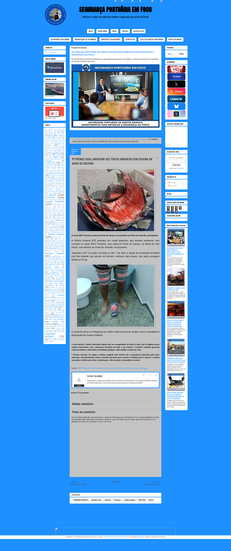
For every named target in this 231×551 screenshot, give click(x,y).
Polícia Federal (99, 139)
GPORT (52, 195)
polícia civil (57, 310)
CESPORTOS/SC (57, 155)
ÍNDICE (114, 31)
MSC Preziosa (83, 139)
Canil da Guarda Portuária (54, 163)
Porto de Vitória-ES (55, 246)
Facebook (150, 375)
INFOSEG (55, 204)
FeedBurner (180, 168)
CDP (49, 154)
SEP (55, 262)
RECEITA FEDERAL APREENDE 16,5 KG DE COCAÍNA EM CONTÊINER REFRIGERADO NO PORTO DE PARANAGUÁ (175, 395)
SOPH (62, 262)
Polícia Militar (49, 239)
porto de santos (111, 139)
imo (63, 307)
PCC (58, 227)
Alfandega (48, 134)
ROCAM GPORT (51, 251)
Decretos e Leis (96, 500)
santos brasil (57, 331)
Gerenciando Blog (122, 537)
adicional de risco (55, 287)
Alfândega (48, 136)
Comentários (174, 186)
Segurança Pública (52, 267)
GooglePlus (156, 375)
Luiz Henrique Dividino (57, 211)
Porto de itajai (49, 248)
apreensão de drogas (54, 290)
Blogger (141, 537)
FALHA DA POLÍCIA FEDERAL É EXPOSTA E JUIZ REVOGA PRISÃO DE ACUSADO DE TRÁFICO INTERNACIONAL (175, 323)
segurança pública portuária (54, 338)
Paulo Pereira (51, 232)
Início (91, 31)
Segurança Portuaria (54, 264)
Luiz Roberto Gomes (54, 212)
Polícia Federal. (57, 237)
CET (46, 157)
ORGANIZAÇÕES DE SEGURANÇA (85, 39)
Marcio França (49, 220)
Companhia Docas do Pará (54, 173)
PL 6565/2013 (57, 229)
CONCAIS (48, 160)
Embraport (61, 186)
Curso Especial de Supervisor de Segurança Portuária (54, 179)
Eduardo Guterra (56, 185)
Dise (60, 183)
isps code (52, 309)
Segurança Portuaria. (52, 266)
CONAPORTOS (57, 159)
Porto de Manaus (53, 242)
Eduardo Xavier (50, 186)
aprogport (48, 292)
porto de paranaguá (56, 319)
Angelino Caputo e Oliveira (53, 139)
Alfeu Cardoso (58, 134)
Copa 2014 (58, 177)
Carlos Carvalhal (94, 376)
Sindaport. (61, 270)
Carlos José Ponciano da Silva (54, 166)
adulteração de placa (51, 289)
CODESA (55, 157)
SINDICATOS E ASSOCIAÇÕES (110, 39)
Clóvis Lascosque (57, 172)
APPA (58, 132)
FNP (62, 193)
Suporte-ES (57, 275)
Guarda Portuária (54, 201)
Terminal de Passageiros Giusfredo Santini (54, 279)
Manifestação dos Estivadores (53, 218)
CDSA (47, 155)
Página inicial (115, 482)
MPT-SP (59, 217)
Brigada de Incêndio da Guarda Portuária (54, 151)
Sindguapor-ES (54, 272)
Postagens (173, 182)
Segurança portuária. (51, 269)
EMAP (47, 185)
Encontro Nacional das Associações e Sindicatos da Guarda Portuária (54, 190)
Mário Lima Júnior (59, 222)
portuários (58, 328)
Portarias (108, 500)
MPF (62, 215)
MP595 (55, 215)
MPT (50, 217)
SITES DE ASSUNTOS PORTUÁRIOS (151, 39)
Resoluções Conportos (81, 499)
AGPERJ (50, 132)
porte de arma (59, 314)
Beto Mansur (49, 150)
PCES (47, 229)
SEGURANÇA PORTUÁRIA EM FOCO (115, 9)
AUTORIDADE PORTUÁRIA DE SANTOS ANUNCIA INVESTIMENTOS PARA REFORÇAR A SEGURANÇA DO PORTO (175, 252)
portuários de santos (51, 330)
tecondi (50, 340)
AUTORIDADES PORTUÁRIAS (60, 39)
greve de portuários (51, 304)
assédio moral (57, 292)
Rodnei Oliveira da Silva (54, 261)
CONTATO (125, 31)
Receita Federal (54, 253)
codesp (47, 301)
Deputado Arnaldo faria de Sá (54, 182)
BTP (60, 147)
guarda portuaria (59, 305)
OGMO (50, 224)
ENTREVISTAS (130, 39)
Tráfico (121, 139)
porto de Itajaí (52, 316)
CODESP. (48, 159)
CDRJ (58, 154)
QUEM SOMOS (102, 31)
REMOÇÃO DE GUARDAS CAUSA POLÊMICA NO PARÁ (176, 289)
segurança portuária (50, 335)
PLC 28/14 (48, 230)
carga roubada (60, 297)
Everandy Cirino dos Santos (54, 192)
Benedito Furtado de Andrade (53, 149)
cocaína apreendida (54, 299)
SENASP (47, 262)
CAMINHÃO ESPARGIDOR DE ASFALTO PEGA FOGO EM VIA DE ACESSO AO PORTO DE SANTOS (176, 360)
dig (60, 302)
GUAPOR (50, 197)
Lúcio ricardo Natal (50, 214)
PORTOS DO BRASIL (175, 39)
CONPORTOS (50, 162)
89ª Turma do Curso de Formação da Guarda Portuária (54, 130)
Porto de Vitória (59, 245)
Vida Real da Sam (109, 537)
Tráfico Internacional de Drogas (136, 139)
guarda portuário (53, 307)
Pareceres (117, 500)
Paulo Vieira (60, 232)
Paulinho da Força (59, 230)
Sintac (47, 275)
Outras (151, 500)
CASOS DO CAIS (138, 31)
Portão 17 (51, 250)
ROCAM (59, 250)
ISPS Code (142, 500)
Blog (143, 375)
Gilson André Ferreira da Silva (53, 199)
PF (91, 139)
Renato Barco (60, 259)
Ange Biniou (58, 137)
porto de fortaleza (58, 317)
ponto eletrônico (50, 312)
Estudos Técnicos (129, 500)
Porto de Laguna (59, 240)
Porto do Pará (60, 248)
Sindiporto (58, 273)
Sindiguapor (48, 273)
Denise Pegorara (50, 182)
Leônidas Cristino (50, 208)
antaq (62, 289)
